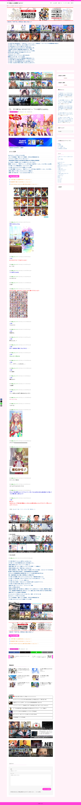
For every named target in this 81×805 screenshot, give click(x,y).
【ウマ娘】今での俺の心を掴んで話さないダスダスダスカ (19, 583)
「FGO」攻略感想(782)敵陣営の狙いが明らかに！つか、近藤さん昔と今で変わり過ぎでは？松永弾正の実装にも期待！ (30, 590)
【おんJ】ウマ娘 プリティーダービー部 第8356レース (24, 509)
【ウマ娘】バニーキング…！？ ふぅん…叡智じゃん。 (19, 580)
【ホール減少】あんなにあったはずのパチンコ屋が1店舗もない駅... (21, 47)
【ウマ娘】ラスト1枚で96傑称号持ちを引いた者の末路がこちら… (21, 563)
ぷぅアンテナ (60, 211)
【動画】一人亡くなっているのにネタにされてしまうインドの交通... (21, 50)
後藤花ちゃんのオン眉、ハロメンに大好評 (16, 56)
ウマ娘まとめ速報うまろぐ (15, 3)
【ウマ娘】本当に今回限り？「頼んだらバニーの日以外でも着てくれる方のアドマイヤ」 (25, 582)
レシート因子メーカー (61, 180)
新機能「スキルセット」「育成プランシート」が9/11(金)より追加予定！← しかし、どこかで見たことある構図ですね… (30, 164)
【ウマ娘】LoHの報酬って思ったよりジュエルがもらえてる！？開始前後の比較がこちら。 (26, 576)
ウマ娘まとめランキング (62, 202)
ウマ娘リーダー (60, 201)
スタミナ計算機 (60, 179)
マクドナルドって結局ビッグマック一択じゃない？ (18, 158)
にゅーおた (59, 214)
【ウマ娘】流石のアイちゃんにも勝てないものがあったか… (20, 46)
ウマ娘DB (59, 177)
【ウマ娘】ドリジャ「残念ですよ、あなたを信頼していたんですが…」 (22, 44)
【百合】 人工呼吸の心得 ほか (14, 587)
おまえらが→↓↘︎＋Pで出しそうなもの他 (16, 155)
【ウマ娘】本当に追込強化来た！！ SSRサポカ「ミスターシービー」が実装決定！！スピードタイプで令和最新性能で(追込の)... (33, 43)
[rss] (72, 0)
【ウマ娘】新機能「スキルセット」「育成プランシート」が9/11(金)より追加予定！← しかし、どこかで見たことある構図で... (30, 169)
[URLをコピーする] (47, 652)
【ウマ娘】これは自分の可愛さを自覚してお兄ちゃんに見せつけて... (21, 62)
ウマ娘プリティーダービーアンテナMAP (65, 197)
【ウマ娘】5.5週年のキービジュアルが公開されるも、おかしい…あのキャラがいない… (65, 147)
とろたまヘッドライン (61, 203)
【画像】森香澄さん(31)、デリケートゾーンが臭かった (19, 564)
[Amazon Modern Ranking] (46, 217)
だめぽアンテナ (60, 208)
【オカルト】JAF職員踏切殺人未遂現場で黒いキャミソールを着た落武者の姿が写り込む (25, 573)
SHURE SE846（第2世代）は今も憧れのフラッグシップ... (19, 52)
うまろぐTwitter (60, 191)
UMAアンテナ (60, 196)
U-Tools (59, 176)
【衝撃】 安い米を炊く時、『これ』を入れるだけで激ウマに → (20, 172)
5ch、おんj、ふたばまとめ (13, 111)
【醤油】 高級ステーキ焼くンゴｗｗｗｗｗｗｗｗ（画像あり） (20, 170)
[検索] (73, 0)
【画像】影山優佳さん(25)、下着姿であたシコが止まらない (20, 568)
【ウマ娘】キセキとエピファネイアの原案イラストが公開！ (20, 167)
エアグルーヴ (21, 111)
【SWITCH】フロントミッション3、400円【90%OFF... (19, 55)
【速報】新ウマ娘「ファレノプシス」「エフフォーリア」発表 (20, 585)
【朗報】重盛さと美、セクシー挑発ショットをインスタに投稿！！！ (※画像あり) (24, 566)
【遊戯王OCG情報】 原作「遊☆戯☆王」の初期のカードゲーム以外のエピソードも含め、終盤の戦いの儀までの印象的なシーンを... (30, 589)
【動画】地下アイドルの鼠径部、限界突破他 (17, 592)
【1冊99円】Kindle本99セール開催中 (16, 147)
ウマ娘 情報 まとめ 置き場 (62, 181)
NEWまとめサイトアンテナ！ (63, 198)
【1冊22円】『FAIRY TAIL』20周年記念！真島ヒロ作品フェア (19, 21)
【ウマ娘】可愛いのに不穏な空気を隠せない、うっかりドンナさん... (21, 59)
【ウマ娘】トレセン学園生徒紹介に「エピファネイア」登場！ (20, 165)
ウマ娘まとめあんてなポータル (63, 206)
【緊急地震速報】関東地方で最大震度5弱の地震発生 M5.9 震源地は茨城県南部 (23, 160)
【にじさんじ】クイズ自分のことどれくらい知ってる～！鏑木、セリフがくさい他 (24, 594)
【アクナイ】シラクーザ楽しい (14, 53)
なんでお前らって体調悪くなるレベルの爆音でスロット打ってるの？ (22, 162)
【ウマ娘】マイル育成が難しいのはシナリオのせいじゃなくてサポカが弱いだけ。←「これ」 (26, 578)
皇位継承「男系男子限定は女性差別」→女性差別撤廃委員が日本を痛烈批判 (23, 571)
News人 (59, 209)
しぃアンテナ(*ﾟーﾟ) (61, 207)
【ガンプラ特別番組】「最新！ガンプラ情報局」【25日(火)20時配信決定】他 (23, 157)
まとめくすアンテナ (61, 195)
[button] (14, 652)
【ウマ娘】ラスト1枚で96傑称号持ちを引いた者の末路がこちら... (21, 61)
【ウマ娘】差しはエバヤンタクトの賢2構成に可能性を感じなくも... (21, 58)
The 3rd (59, 200)
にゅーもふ (59, 213)
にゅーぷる (59, 212)
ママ (25, 111)
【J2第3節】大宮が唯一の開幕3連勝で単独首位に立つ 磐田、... (21, 49)
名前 (11, 769)
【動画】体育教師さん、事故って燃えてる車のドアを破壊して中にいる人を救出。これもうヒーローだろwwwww (30, 569)
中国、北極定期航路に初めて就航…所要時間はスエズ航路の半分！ (21, 575)
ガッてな (59, 204)
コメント (12, 773)
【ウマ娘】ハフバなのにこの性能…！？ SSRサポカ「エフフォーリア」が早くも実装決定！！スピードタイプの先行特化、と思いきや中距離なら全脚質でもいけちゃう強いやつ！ (65, 153)
